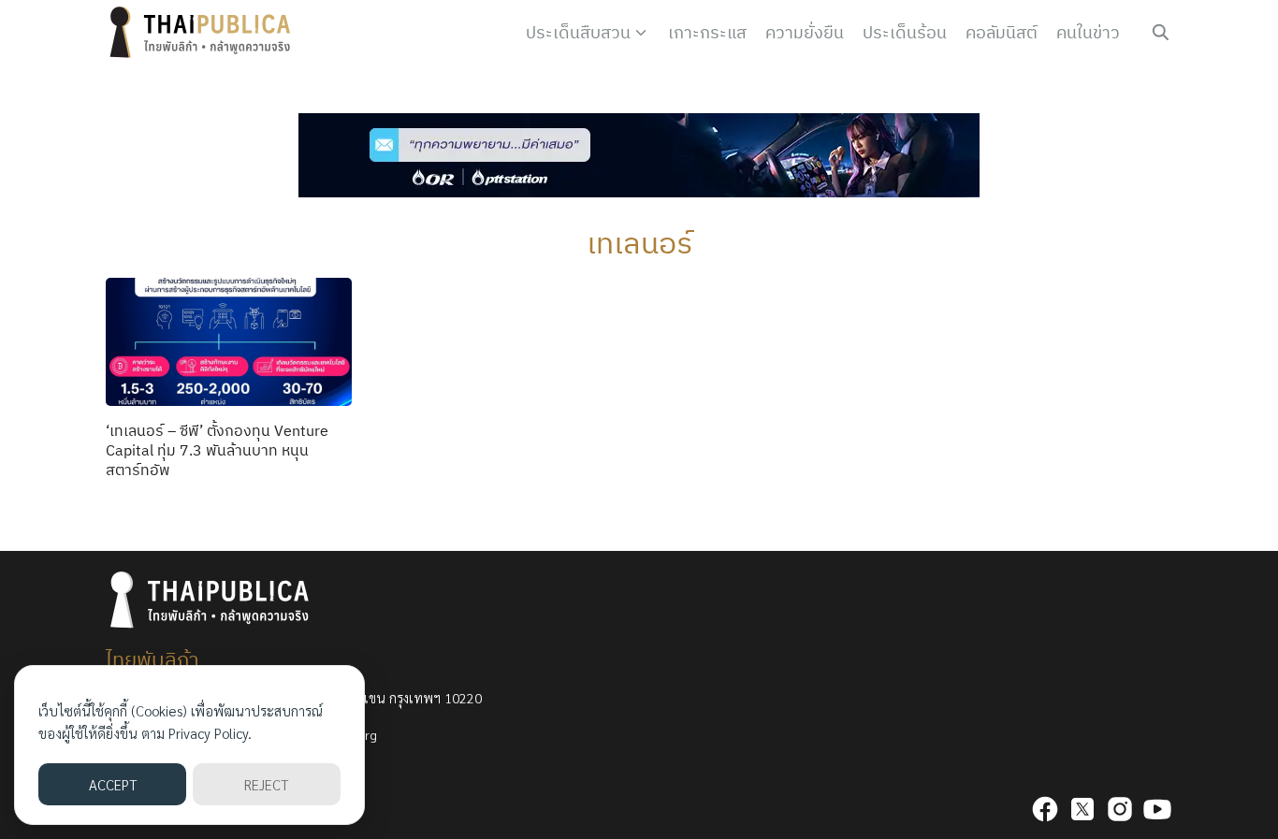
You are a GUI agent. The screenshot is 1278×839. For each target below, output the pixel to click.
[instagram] (1120, 809)
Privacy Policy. (210, 733)
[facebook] (1045, 809)
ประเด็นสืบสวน (578, 32)
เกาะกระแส (707, 32)
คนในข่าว (1088, 32)
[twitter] (1082, 809)
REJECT (266, 784)
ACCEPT (113, 784)
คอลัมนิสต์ (1002, 32)
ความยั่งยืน (804, 32)
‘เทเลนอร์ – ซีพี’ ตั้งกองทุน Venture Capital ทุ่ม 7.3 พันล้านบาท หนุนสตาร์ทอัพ (217, 450)
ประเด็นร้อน (905, 32)
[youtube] (1157, 809)
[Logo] (204, 33)
